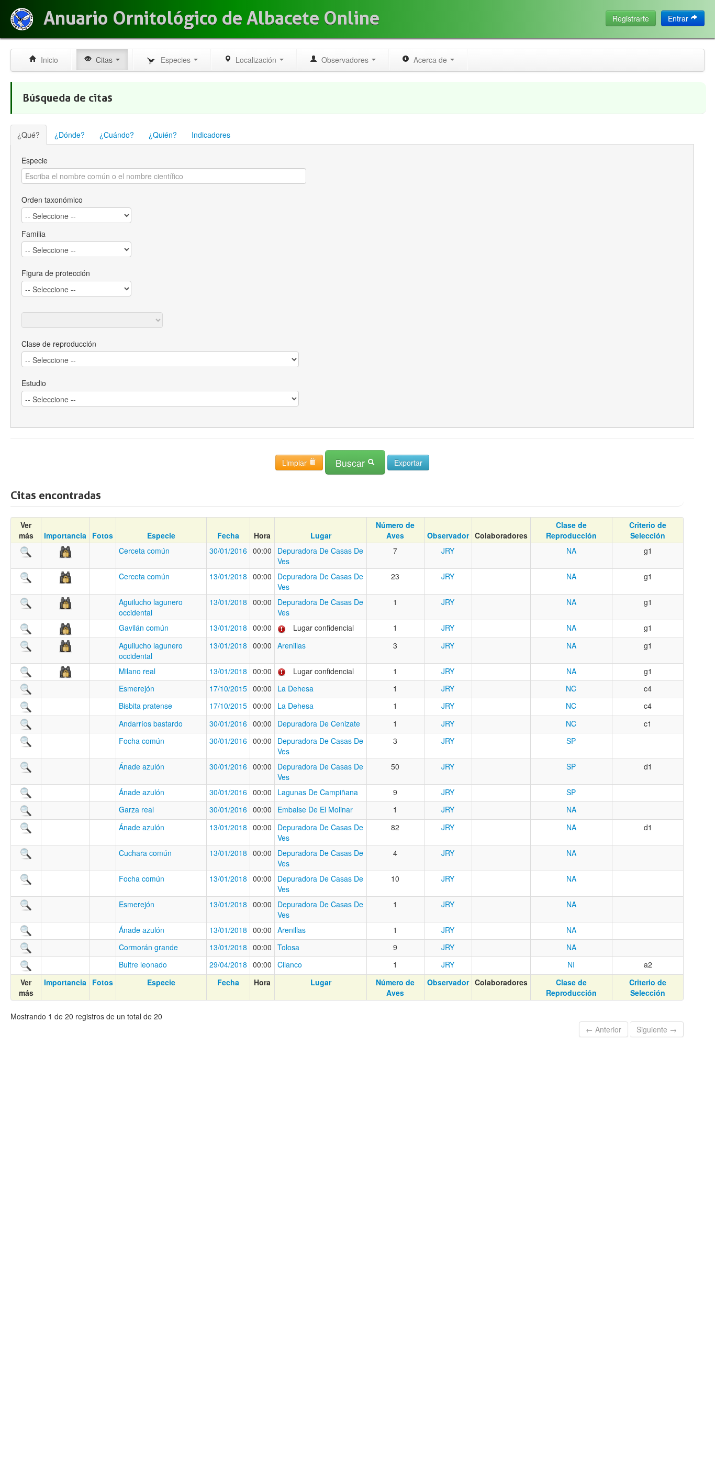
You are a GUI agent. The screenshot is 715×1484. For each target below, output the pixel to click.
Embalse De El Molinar (315, 809)
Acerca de (429, 59)
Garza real (136, 809)
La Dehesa (295, 688)
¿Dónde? (69, 134)
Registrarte (630, 18)
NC (571, 688)
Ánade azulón (141, 766)
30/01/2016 (228, 550)
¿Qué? (28, 134)
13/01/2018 (228, 576)
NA (571, 550)
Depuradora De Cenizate (318, 723)
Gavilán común (144, 627)
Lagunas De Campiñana (317, 792)
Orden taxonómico (52, 199)
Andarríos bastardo (151, 723)
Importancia (65, 535)
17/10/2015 (228, 688)
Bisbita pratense (145, 705)
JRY (447, 550)
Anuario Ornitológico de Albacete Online (211, 18)
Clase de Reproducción (571, 530)
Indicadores (211, 134)
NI (571, 964)
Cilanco (289, 964)
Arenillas (291, 645)
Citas (103, 59)
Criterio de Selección (647, 530)
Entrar (679, 18)
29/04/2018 (228, 964)
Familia (33, 233)
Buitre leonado (143, 964)
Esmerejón (136, 688)
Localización (254, 59)
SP (571, 740)
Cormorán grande (148, 947)
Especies (175, 59)
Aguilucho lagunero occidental (151, 607)
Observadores (344, 59)
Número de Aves (395, 530)
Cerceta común (144, 550)
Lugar (320, 535)
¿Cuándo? (116, 134)
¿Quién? (163, 134)
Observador (448, 535)
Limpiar (295, 462)
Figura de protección (55, 273)
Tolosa (288, 947)
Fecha (228, 535)
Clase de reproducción (58, 343)
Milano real (137, 671)
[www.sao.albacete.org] (21, 19)
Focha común (141, 740)
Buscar (351, 462)
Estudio (33, 383)
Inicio (47, 59)
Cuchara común (145, 853)
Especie (34, 160)
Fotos (102, 535)
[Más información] (26, 550)
